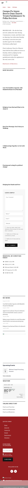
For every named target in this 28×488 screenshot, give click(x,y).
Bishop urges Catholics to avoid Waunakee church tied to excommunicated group (14, 320)
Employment (7, 435)
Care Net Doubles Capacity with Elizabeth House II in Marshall (12, 88)
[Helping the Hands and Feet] (14, 176)
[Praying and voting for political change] (14, 157)
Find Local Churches (8, 407)
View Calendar (7, 376)
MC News (14, 22)
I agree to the (7, 455)
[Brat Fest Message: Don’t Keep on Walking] (14, 118)
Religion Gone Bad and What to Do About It (14, 326)
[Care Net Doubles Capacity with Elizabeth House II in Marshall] (14, 79)
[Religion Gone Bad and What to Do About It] (14, 98)
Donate (6, 433)
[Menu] (3, 3)
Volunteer (6, 437)
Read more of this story (10, 64)
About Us (6, 428)
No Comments (7, 24)
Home (5, 425)
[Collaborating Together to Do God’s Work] (14, 137)
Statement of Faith (7, 455)
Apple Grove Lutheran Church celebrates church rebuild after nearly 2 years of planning (13, 312)
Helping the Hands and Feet (11, 184)
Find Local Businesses (9, 409)
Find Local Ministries (9, 412)
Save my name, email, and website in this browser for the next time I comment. (14, 229)
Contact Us (7, 430)
